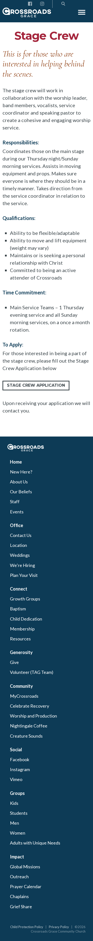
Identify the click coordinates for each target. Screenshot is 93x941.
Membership (22, 628)
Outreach (19, 876)
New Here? (21, 471)
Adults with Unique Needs (35, 843)
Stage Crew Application (36, 385)
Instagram (20, 769)
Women (17, 833)
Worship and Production (33, 716)
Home (16, 462)
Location (18, 545)
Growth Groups (25, 598)
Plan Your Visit (24, 575)
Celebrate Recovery (29, 706)
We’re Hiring (22, 565)
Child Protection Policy (26, 927)
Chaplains (19, 896)
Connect (18, 589)
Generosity (21, 652)
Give (14, 662)
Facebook (19, 759)
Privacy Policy (59, 927)
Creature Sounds (26, 736)
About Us (19, 481)
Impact (17, 856)
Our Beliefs (21, 491)
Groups (17, 793)
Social (16, 749)
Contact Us (20, 535)
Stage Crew (46, 35)
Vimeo (16, 779)
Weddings (20, 555)
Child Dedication (26, 619)
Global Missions (25, 866)
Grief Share (21, 906)
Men (14, 823)
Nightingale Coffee (28, 725)
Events (17, 511)
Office (16, 525)
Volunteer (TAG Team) (31, 672)
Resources (20, 638)
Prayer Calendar (25, 886)
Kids (14, 803)
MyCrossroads (24, 696)
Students (19, 813)
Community (21, 686)
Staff (15, 501)
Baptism (18, 608)
